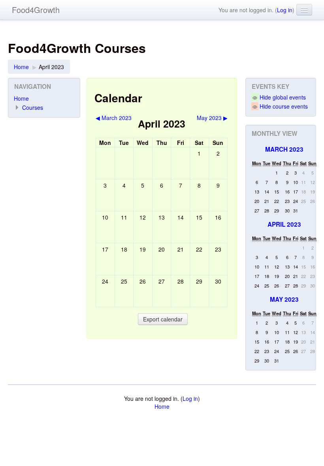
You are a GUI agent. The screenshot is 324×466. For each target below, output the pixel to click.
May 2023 (284, 299)
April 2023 (51, 67)
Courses (32, 107)
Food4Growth (36, 9)
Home (21, 67)
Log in (284, 10)
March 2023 (284, 149)
